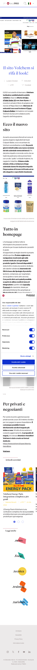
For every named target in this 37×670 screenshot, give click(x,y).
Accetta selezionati (18, 367)
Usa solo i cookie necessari (18, 373)
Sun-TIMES (22, 664)
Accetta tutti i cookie (18, 362)
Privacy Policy (18, 639)
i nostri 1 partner (12, 306)
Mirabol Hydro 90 (10, 292)
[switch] (32, 335)
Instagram (8, 652)
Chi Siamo (19, 631)
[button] (14, 522)
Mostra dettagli (25, 356)
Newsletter (18, 635)
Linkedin (29, 652)
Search (25, 3)
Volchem (6, 451)
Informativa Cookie (18, 643)
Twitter (13, 652)
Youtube (24, 652)
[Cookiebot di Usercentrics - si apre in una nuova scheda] (26, 295)
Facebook (19, 652)
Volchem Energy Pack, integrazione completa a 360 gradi (16, 497)
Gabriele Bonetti (10, 502)
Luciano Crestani (12, 81)
